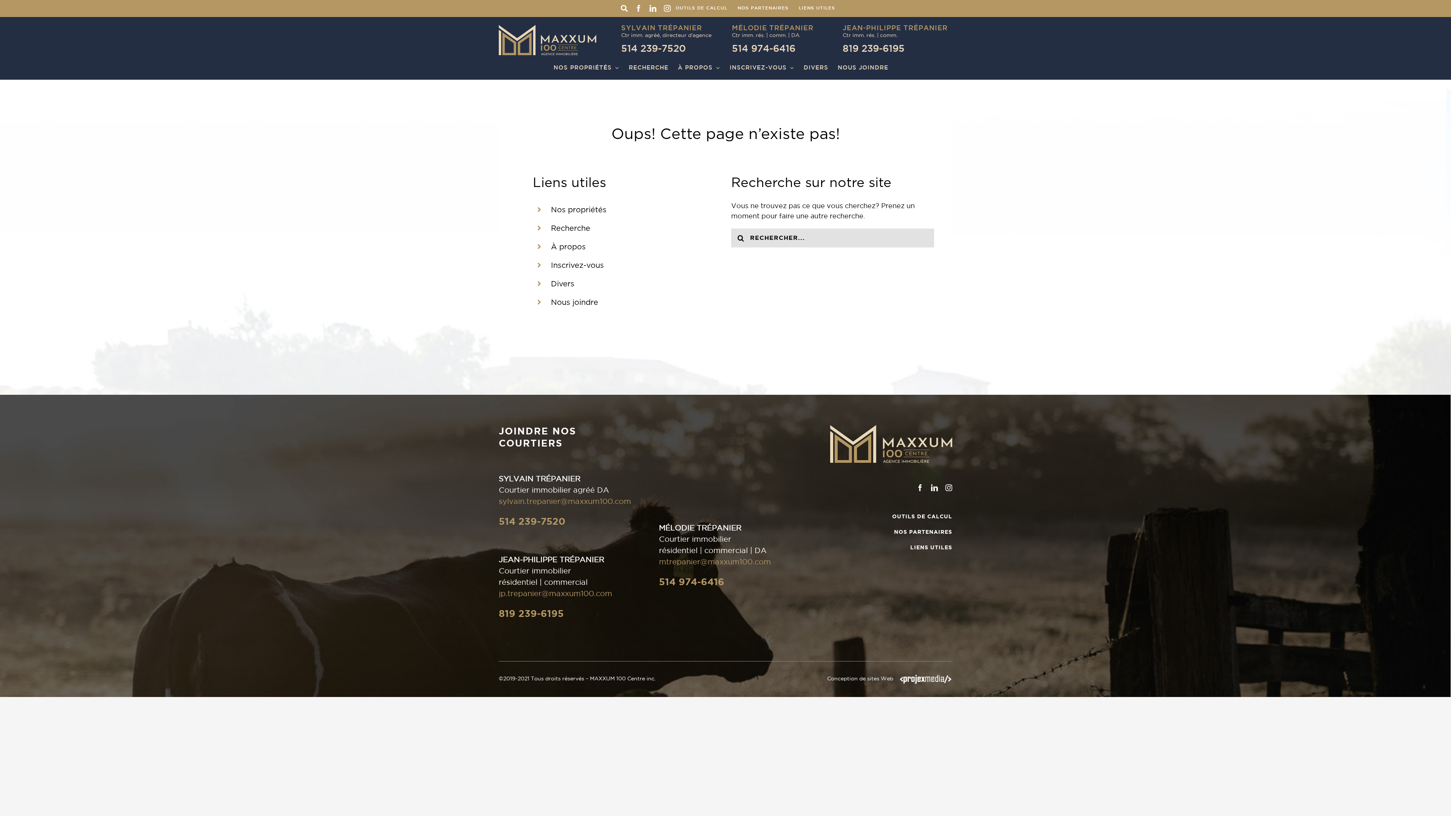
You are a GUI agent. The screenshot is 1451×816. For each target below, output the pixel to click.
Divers (562, 284)
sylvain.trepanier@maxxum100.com (565, 501)
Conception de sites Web (860, 678)
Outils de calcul (922, 516)
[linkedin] (934, 487)
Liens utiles (931, 547)
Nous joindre (574, 302)
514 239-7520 (532, 521)
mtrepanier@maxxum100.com (715, 562)
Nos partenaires (923, 532)
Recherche (570, 228)
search (624, 8)
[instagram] (948, 487)
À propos (568, 247)
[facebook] (920, 487)
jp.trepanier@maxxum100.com (555, 593)
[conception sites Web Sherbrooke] (925, 678)
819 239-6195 (531, 613)
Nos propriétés (578, 210)
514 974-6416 (691, 581)
